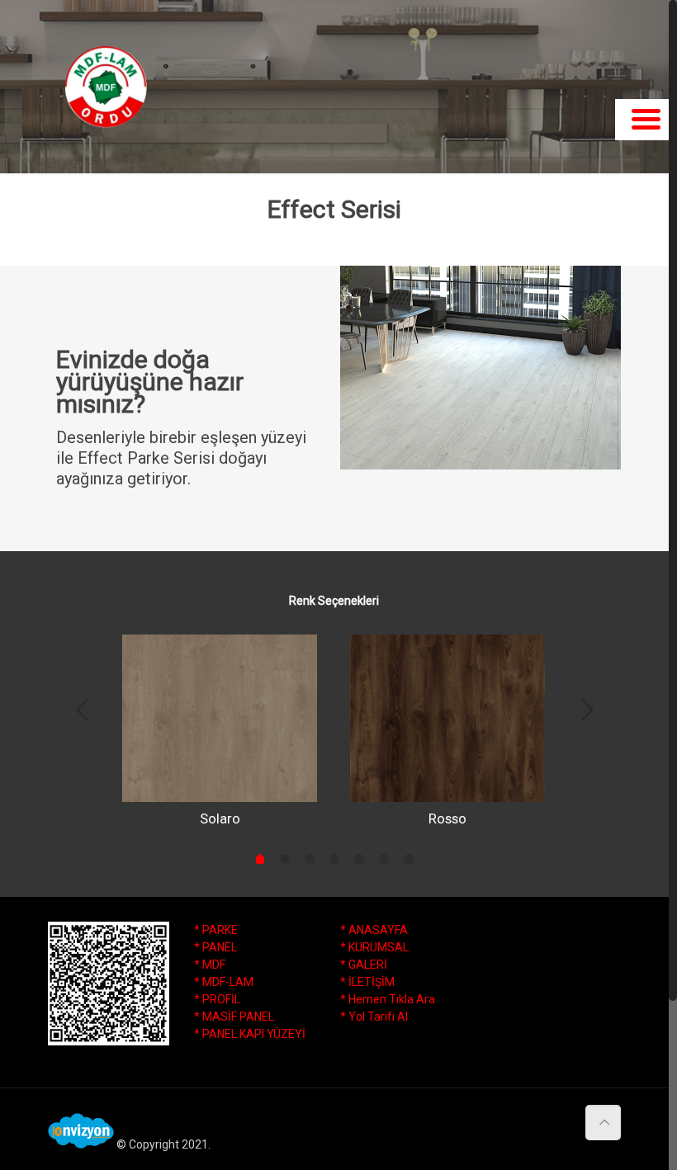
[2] (285, 859)
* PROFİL (217, 999)
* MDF (209, 964)
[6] (384, 859)
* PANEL (215, 947)
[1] (260, 860)
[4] (334, 859)
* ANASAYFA (374, 929)
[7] (409, 859)
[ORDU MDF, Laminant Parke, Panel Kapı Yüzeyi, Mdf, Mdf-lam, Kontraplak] (105, 86)
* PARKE (216, 929)
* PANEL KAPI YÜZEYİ (249, 1033)
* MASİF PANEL (234, 1016)
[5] (359, 859)
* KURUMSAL (374, 947)
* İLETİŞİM (367, 981)
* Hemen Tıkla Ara (387, 999)
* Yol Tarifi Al (374, 1016)
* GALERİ (363, 964)
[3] (310, 859)
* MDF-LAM (223, 981)
